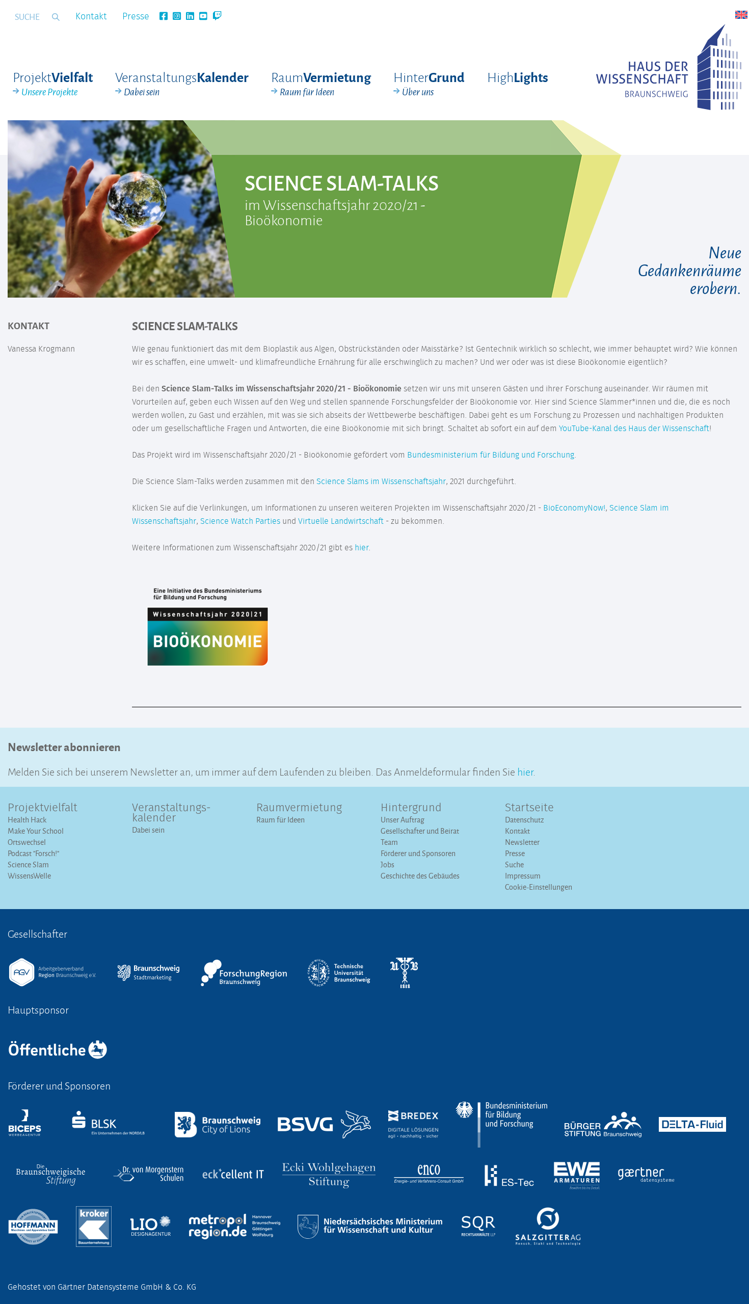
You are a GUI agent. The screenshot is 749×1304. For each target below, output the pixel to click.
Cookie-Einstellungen (538, 887)
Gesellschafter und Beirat (420, 831)
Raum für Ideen (280, 819)
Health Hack (27, 819)
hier (361, 548)
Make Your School (36, 831)
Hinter (429, 83)
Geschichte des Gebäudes (420, 875)
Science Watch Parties (240, 521)
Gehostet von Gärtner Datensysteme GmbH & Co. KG (102, 1287)
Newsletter (522, 842)
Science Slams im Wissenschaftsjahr (381, 481)
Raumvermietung (299, 808)
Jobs (387, 864)
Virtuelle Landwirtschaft (341, 521)
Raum (321, 83)
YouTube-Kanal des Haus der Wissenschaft (634, 428)
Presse (135, 16)
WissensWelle (29, 875)
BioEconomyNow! (574, 508)
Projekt (53, 83)
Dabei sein (148, 829)
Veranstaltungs (182, 83)
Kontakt (91, 16)
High (517, 77)
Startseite (529, 808)
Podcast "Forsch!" (33, 853)
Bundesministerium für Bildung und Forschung (490, 455)
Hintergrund (411, 808)
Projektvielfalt (42, 808)
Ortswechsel (27, 842)
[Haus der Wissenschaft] (668, 67)
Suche (514, 864)
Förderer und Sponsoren (418, 853)
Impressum (523, 875)
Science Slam (28, 864)
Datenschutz (524, 819)
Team (389, 842)
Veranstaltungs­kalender (171, 813)
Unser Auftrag (402, 819)
